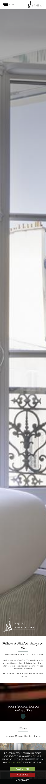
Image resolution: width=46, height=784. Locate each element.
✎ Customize (22, 780)
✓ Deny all (22, 775)
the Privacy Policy (14, 762)
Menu (11, 4)
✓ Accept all (22, 769)
